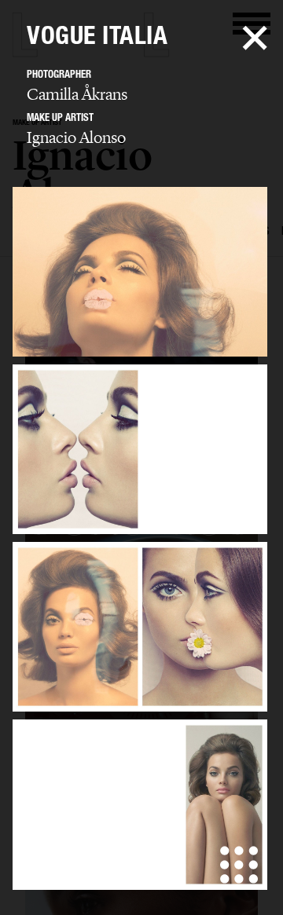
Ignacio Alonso (76, 137)
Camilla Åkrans (77, 94)
